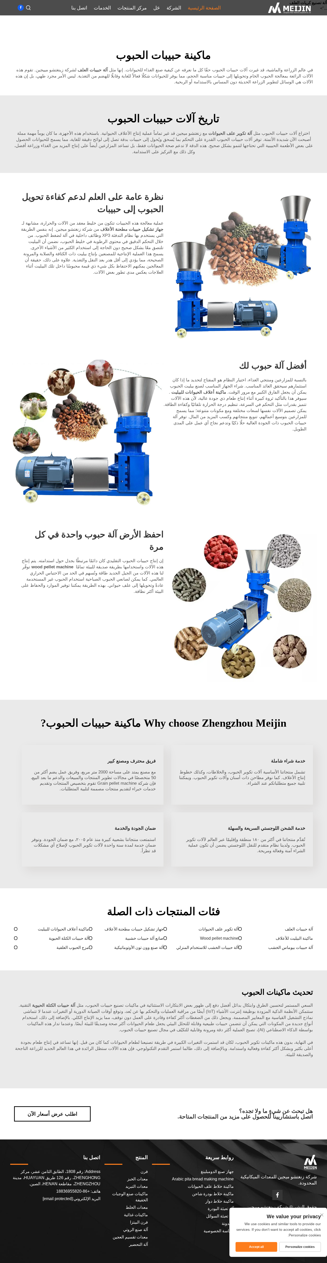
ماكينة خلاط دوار (219, 1201)
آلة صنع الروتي (135, 1229)
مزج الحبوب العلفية (72, 947)
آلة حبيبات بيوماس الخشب (290, 947)
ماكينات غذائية (136, 1215)
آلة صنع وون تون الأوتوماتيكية (139, 947)
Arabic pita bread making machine (203, 1179)
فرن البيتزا (139, 1222)
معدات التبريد (136, 1186)
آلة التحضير (138, 1244)
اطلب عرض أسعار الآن (52, 1114)
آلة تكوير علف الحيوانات (218, 929)
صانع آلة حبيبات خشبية (144, 938)
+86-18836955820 (73, 1191)
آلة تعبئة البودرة (221, 1208)
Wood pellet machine (219, 938)
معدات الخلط (137, 1207)
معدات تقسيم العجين (130, 1237)
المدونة (228, 1223)
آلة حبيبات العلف (299, 929)
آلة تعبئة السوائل (220, 1216)
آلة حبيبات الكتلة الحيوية (69, 938)
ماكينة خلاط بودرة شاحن (213, 1194)
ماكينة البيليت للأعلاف (294, 938)
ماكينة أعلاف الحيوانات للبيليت (63, 929)
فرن (144, 1171)
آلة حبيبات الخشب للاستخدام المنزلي (207, 947)
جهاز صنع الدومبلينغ (217, 1171)
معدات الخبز (137, 1179)
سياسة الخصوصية (219, 1231)
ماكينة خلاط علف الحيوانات (211, 1186)
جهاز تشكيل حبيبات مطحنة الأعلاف (134, 929)
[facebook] (21, 8)
